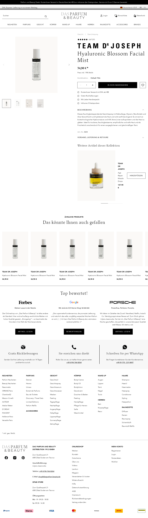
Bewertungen (74, 331)
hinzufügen (136, 175)
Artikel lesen (122, 331)
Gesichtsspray (92, 34)
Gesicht (80, 34)
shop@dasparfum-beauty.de (49, 477)
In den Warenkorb (118, 85)
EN (145, 7)
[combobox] (25, 15)
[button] (69, 64)
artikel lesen (25, 331)
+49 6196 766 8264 (46, 471)
